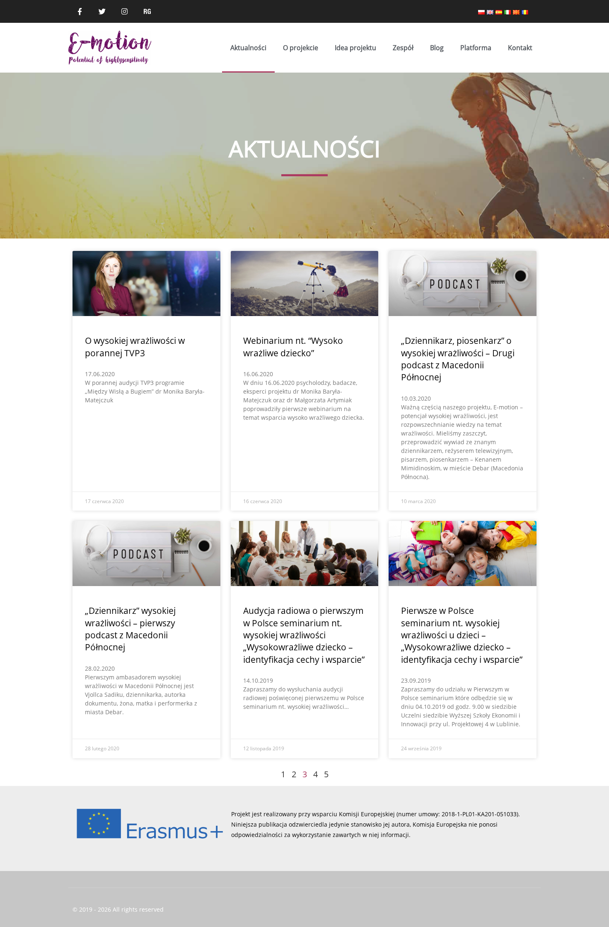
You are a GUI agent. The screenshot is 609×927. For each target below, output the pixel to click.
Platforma (475, 47)
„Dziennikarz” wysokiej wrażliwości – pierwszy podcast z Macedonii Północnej (130, 629)
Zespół (403, 47)
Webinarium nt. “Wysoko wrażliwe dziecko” (293, 346)
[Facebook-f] (79, 11)
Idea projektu (355, 47)
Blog (437, 47)
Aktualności (248, 47)
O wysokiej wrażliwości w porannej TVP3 (135, 346)
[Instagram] (125, 11)
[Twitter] (102, 11)
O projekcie (300, 47)
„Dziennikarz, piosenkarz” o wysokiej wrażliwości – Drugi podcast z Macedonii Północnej (458, 359)
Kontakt (520, 47)
